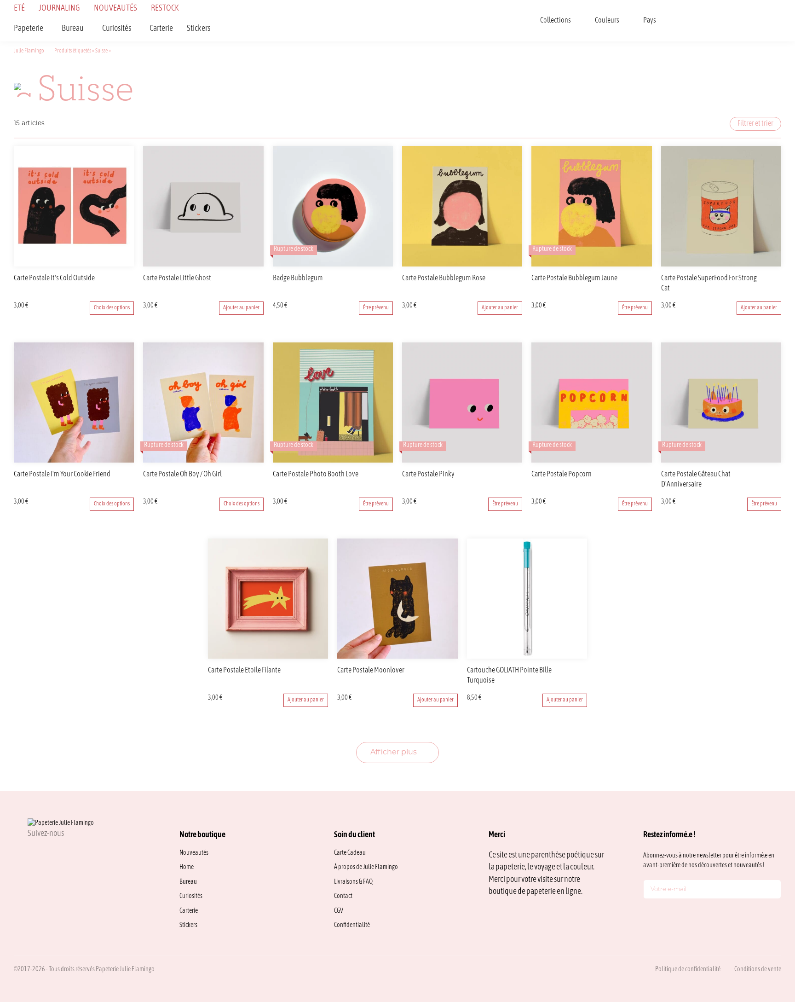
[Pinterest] (75, 854)
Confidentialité (352, 925)
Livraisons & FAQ (353, 882)
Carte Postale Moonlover (370, 670)
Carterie (161, 29)
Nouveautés (115, 8)
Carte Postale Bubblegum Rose (443, 278)
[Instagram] (31, 854)
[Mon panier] (778, 20)
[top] (767, 933)
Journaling (59, 8)
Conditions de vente (757, 969)
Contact (343, 896)
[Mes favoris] (730, 20)
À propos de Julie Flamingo (366, 867)
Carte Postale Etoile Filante (244, 670)
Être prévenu (376, 308)
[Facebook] (53, 854)
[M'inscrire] (772, 891)
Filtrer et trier (755, 123)
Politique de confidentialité (687, 969)
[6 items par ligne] (379, 122)
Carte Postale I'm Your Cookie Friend (62, 474)
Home (186, 867)
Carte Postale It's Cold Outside (54, 278)
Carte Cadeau (350, 853)
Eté (19, 8)
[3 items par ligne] (399, 122)
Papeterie (28, 29)
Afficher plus (394, 752)
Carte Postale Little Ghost (177, 278)
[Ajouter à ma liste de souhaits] (128, 278)
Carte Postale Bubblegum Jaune (574, 278)
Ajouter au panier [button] (241, 308)
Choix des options (112, 308)
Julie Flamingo (29, 51)
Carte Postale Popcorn (561, 474)
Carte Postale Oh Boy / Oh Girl (182, 474)
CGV (338, 911)
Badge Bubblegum (298, 278)
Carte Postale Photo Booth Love (315, 474)
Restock (165, 8)
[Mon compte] (754, 20)
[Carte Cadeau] (706, 20)
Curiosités (116, 29)
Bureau (73, 29)
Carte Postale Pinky (428, 474)
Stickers (198, 29)
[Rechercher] (683, 20)
